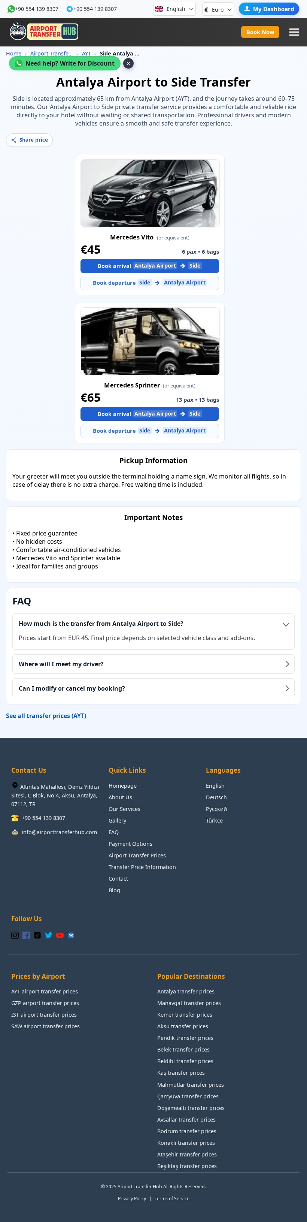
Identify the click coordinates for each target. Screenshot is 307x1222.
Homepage (123, 785)
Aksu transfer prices (182, 1026)
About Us (120, 797)
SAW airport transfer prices (45, 1026)
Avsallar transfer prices (186, 1119)
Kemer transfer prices (184, 1014)
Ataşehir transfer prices (187, 1154)
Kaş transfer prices (181, 1072)
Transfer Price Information (142, 867)
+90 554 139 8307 (36, 8)
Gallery (117, 820)
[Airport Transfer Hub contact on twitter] (48, 935)
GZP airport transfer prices (45, 1003)
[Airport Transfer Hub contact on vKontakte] (71, 935)
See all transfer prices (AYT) (46, 716)
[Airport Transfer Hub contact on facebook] (26, 935)
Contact (118, 878)
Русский (216, 808)
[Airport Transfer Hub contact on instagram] (15, 935)
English (215, 785)
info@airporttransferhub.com (59, 832)
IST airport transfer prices (44, 1014)
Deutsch (216, 797)
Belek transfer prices (183, 1049)
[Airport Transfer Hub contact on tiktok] (37, 935)
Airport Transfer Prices (51, 53)
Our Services (124, 808)
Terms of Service (172, 1198)
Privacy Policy (132, 1198)
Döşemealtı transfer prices (191, 1107)
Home (13, 53)
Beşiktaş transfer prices (187, 1166)
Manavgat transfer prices (189, 1003)
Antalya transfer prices (186, 991)
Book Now (260, 32)
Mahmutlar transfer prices (190, 1084)
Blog (114, 890)
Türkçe (214, 820)
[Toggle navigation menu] (294, 31)
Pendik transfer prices (185, 1037)
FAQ (114, 832)
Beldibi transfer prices (185, 1061)
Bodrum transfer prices (186, 1131)
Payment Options (130, 843)
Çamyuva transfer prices (188, 1096)
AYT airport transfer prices (44, 991)
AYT (86, 53)
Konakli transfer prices (186, 1142)
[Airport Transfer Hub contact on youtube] (60, 935)
